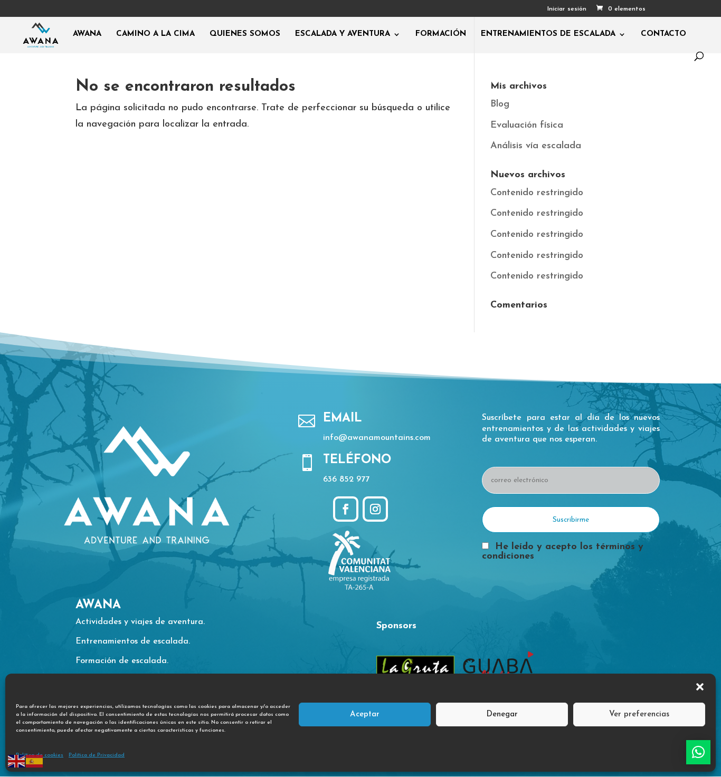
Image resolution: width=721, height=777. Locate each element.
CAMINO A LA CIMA (155, 34)
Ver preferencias (639, 714)
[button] (700, 687)
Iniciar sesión (566, 9)
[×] (698, 752)
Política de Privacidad (97, 755)
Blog (499, 104)
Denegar (502, 714)
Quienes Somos (245, 34)
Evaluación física (526, 125)
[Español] (35, 760)
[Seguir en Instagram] (375, 509)
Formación (440, 34)
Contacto (663, 34)
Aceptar (365, 714)
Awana (87, 34)
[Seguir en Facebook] (345, 509)
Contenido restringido (536, 193)
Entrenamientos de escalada (548, 34)
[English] (17, 760)
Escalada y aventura (342, 34)
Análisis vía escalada (535, 146)
